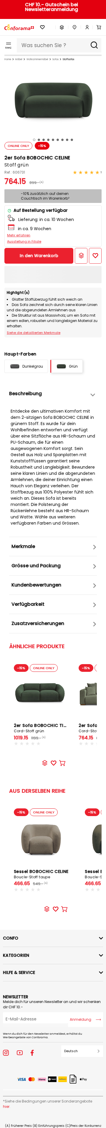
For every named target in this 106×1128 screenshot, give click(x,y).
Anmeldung (80, 1019)
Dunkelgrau (32, 366)
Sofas (55, 59)
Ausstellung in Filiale (24, 241)
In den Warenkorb (39, 256)
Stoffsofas (68, 59)
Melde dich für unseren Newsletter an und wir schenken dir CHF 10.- (52, 1004)
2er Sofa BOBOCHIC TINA (42, 727)
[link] (85, 27)
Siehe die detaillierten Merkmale (33, 332)
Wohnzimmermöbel (37, 59)
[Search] (94, 45)
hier (6, 1106)
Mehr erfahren (18, 235)
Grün (73, 366)
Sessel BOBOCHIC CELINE (41, 874)
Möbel (18, 59)
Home (7, 59)
